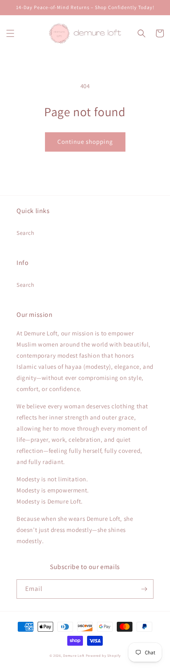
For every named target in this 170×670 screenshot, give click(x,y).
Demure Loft (74, 655)
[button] (10, 33)
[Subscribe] (144, 589)
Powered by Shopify (103, 655)
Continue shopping (85, 141)
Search (26, 233)
